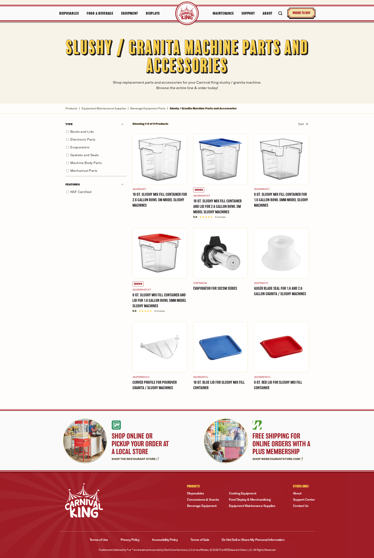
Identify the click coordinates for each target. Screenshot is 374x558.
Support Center (304, 499)
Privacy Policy (130, 540)
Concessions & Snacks (203, 499)
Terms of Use (99, 540)
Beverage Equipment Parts (147, 108)
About (297, 493)
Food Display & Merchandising (250, 499)
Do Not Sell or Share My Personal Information (253, 540)
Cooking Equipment (242, 493)
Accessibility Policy (165, 540)
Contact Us (300, 506)
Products (71, 108)
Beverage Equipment (202, 506)
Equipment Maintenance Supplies (104, 108)
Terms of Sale (199, 540)
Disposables (195, 493)
